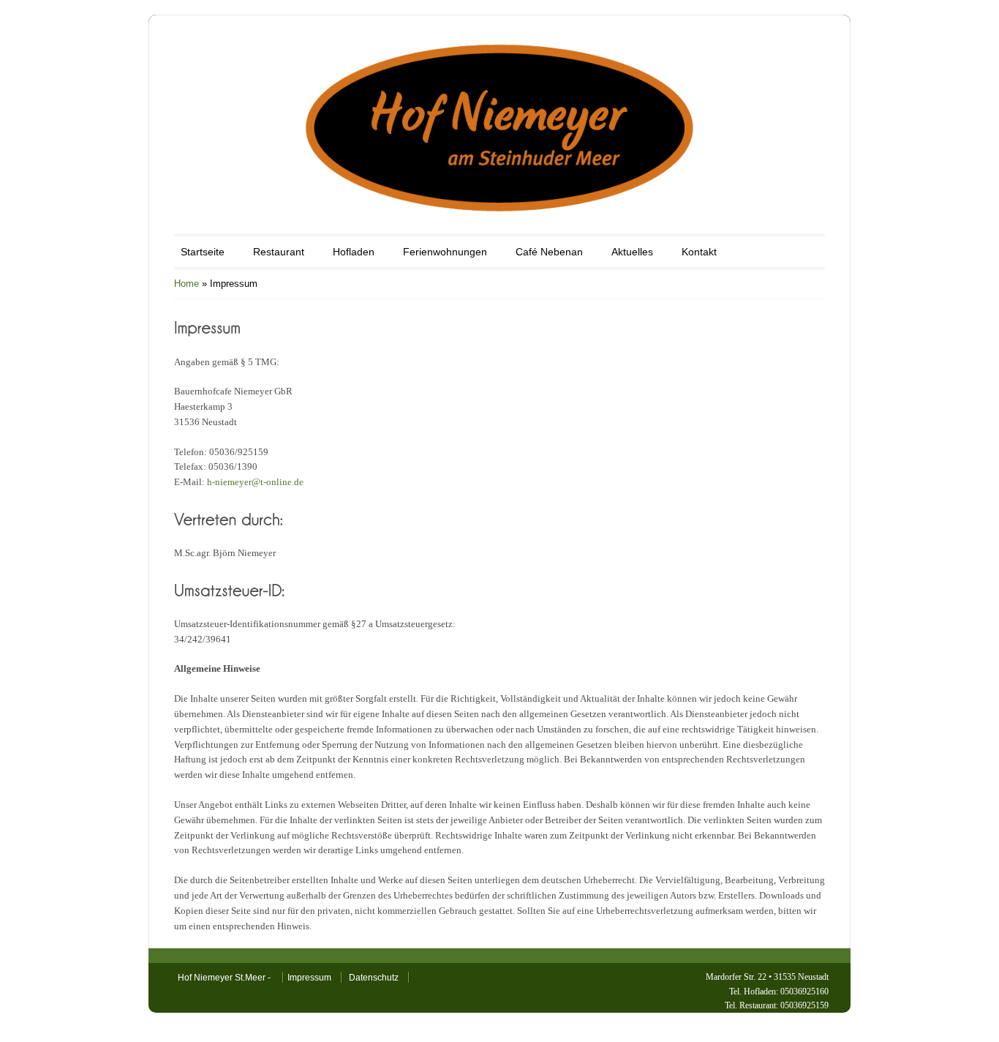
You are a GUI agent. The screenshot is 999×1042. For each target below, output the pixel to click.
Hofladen (353, 252)
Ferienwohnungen (445, 252)
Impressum (309, 977)
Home (186, 283)
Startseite (203, 252)
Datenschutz (374, 977)
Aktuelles (632, 252)
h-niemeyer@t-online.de (255, 481)
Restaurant (278, 252)
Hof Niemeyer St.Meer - (225, 977)
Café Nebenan (549, 252)
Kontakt (699, 252)
